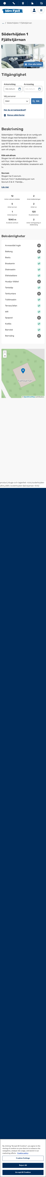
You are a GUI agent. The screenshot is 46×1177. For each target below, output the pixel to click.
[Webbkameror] (23, 3)
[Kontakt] (13, 3)
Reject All (23, 1165)
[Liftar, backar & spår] (32, 3)
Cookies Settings (23, 1158)
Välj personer (10, 96)
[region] (23, 1158)
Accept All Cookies (23, 1172)
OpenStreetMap (29, 397)
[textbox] (23, 158)
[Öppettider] (4, 3)
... (3, 23)
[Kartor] (41, 3)
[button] (23, 370)
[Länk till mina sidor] (34, 10)
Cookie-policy (22, 1153)
